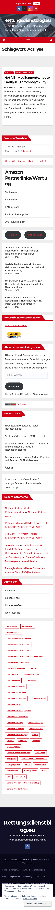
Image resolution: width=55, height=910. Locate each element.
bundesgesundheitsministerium (20, 650)
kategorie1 (11, 759)
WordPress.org (12, 613)
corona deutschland (31, 674)
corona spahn (30, 680)
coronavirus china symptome (19, 711)
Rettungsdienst (30, 771)
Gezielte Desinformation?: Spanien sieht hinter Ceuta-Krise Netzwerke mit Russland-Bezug (25, 267)
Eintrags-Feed (12, 598)
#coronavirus (27, 626)
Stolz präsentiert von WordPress (17, 859)
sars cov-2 (20, 777)
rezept (44, 771)
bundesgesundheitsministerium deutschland (25, 656)
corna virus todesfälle (16, 668)
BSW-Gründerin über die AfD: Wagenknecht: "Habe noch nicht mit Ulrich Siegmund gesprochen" (23, 300)
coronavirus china (14, 705)
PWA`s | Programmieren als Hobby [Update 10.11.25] (24, 877)
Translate (27, 151)
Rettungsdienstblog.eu (27, 20)
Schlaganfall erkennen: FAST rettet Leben (26, 436)
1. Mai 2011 (12, 87)
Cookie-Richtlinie (30, 899)
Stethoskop (11, 192)
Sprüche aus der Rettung (17, 789)
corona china (12, 674)
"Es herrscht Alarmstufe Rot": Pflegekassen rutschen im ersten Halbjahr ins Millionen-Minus (21, 250)
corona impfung (13, 680)
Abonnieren (14, 386)
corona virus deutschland (17, 717)
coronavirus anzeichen (16, 699)
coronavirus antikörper (16, 693)
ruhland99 (10, 534)
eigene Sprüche (13, 747)
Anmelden (10, 590)
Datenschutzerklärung (18, 870)
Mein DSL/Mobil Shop (16, 325)
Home (4, 870)
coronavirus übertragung (17, 735)
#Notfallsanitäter (13, 632)
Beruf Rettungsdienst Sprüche (19, 638)
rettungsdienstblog (34, 87)
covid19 (10, 741)
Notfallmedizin (40, 765)
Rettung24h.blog (13, 523)
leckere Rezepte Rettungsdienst (34, 759)
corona (33, 668)
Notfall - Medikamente (25, 72)
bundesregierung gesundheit (18, 662)
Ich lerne (9, 72)
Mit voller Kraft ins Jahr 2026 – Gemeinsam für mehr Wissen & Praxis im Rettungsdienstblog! (27, 446)
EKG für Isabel (12, 207)
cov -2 (35, 735)
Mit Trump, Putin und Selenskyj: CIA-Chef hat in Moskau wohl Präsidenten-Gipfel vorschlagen (24, 284)
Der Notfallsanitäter (37, 870)
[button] (51, 40)
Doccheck (36, 741)
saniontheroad (12, 545)
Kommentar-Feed (14, 605)
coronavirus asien (38, 699)
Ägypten (9, 468)
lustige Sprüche (13, 765)
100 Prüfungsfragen (15, 222)
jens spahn (40, 753)
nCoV (27, 765)
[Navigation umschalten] (28, 40)
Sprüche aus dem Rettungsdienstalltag (23, 783)
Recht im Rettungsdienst (17, 214)
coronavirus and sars (16, 687)
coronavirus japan (35, 723)
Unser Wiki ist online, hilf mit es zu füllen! (25, 161)
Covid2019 (22, 741)
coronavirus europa (15, 723)
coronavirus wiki (36, 729)
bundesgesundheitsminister (18, 644)
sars (9, 777)
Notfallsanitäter (13, 771)
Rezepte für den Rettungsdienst (38, 883)
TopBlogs (21, 404)
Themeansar (27, 863)
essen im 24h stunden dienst (18, 753)
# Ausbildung (12, 626)
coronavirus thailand (15, 729)
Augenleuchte (12, 199)
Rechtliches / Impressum (12, 883)
